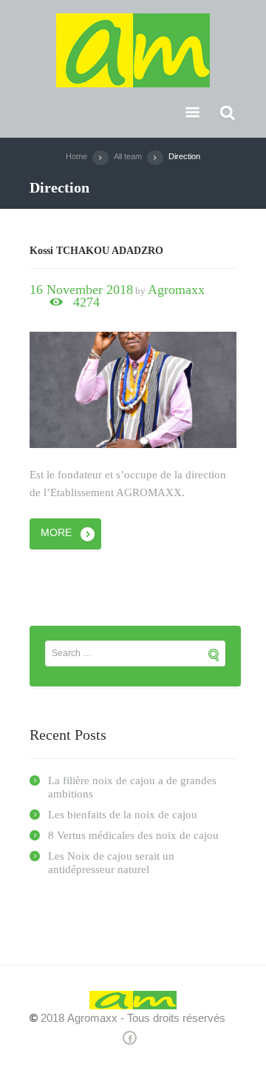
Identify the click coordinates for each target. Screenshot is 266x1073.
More (56, 532)
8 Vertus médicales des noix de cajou (133, 835)
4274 (86, 302)
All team (128, 156)
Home (76, 156)
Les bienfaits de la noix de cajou (122, 814)
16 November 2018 (81, 289)
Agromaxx (176, 289)
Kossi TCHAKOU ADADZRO (96, 250)
